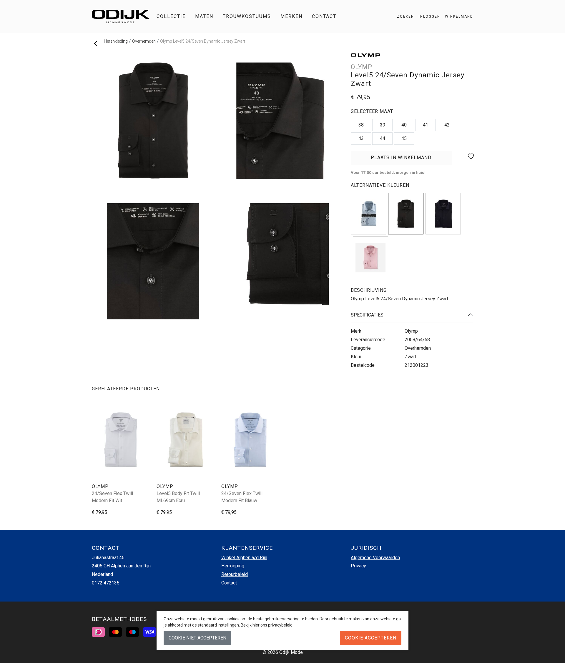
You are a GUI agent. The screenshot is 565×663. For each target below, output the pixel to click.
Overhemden (144, 41)
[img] (368, 213)
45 (404, 138)
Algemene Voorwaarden (375, 557)
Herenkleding (116, 41)
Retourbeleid (234, 574)
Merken (291, 16)
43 (361, 138)
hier (256, 625)
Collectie (171, 16)
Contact (324, 16)
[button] (456, 16)
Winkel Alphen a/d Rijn (244, 557)
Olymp (411, 331)
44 (382, 138)
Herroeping (232, 566)
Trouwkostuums (247, 16)
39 (382, 125)
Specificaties (367, 315)
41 (425, 125)
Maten (204, 16)
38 (361, 125)
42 (447, 125)
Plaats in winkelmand (401, 160)
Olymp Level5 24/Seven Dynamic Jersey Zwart (202, 41)
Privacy (358, 566)
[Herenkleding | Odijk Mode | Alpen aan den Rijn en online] (120, 16)
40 (404, 125)
